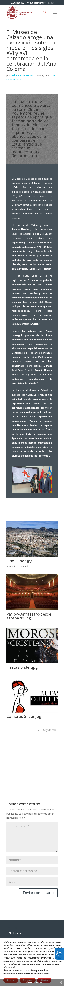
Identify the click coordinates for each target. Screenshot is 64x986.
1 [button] (33, 730)
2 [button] (39, 730)
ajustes (45, 973)
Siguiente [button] (49, 730)
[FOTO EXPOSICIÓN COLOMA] (32, 493)
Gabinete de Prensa (22, 75)
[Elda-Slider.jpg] (32, 557)
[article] (38, 892)
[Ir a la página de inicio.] (19, 12)
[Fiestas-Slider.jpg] (32, 663)
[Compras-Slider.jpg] (32, 712)
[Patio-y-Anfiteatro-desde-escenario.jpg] (32, 610)
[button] (55, 15)
